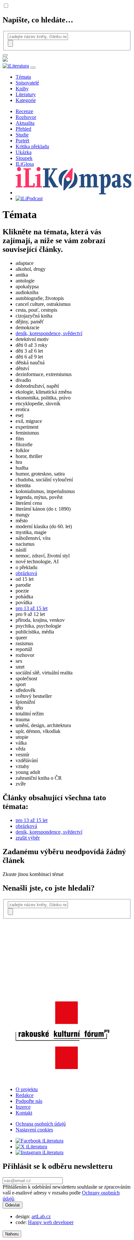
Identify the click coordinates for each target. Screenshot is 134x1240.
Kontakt (24, 1113)
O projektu (27, 1089)
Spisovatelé (27, 82)
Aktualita (25, 123)
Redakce (25, 1095)
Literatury (26, 94)
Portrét (22, 140)
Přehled (23, 129)
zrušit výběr (28, 838)
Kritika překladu (32, 146)
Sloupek (24, 158)
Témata (23, 77)
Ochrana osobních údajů (41, 1124)
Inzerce (23, 1107)
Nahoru (12, 1234)
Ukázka (24, 152)
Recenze (24, 111)
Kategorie (26, 100)
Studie (22, 134)
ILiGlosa (25, 164)
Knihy (22, 88)
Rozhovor (26, 117)
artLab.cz (41, 1216)
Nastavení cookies (34, 1129)
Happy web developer (51, 1222)
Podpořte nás (29, 1101)
